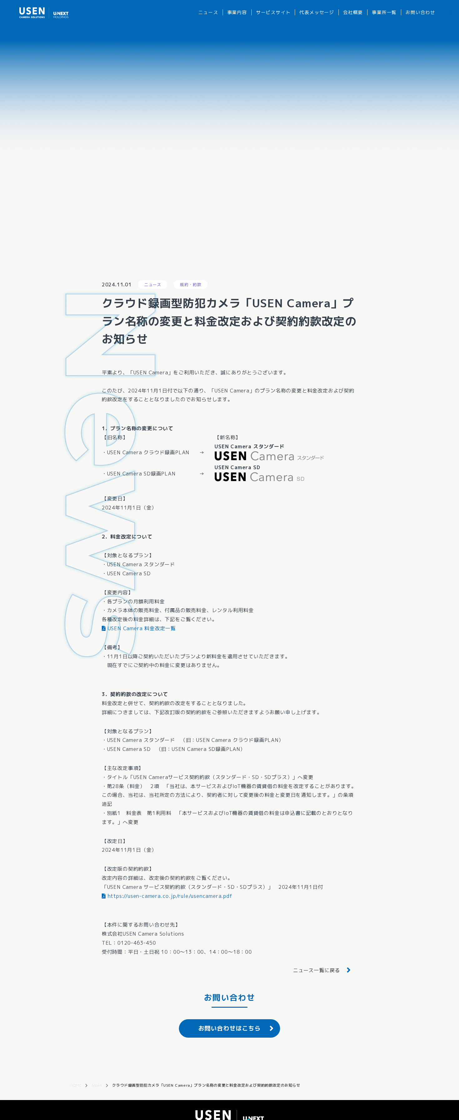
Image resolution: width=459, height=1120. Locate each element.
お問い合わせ (420, 12)
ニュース (208, 12)
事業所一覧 (384, 12)
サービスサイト (273, 12)
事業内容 (237, 12)
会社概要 (353, 12)
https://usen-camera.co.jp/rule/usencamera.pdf (169, 896)
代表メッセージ (316, 12)
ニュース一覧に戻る (316, 970)
